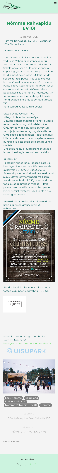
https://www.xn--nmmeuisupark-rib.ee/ (27, 343)
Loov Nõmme (13, 397)
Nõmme (46, 405)
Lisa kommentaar (11, 441)
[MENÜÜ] (55, 2)
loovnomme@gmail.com (30, 464)
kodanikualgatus (15, 401)
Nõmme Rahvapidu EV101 (21, 405)
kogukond (31, 397)
